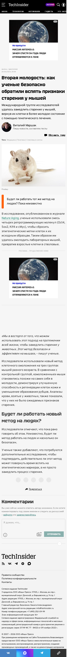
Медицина (11, 140)
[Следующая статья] (33, 544)
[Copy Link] (58, 653)
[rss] (3, 563)
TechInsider (18, 4)
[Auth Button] (63, 4)
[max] (29, 563)
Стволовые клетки (34, 140)
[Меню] (3, 4)
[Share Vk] (8, 653)
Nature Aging (10, 218)
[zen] (22, 563)
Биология (13, 69)
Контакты (7, 582)
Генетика (21, 140)
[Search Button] (58, 4)
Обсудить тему (56, 135)
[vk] (9, 563)
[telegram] (16, 563)
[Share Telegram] (41, 653)
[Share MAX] (24, 653)
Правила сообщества (13, 575)
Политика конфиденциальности (19, 578)
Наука (4, 69)
